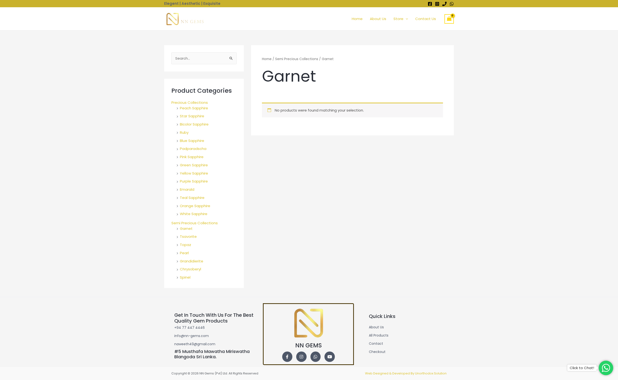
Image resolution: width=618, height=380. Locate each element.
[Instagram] (437, 4)
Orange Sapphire (195, 205)
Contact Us (425, 18)
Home (357, 18)
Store (398, 18)
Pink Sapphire (192, 156)
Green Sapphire (194, 165)
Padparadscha (193, 148)
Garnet (186, 228)
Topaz (185, 244)
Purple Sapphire (194, 181)
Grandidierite (191, 261)
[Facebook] (430, 4)
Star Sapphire (192, 116)
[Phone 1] (444, 4)
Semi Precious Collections (194, 222)
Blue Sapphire (192, 140)
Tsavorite (188, 236)
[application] (405, 18)
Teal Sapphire (192, 197)
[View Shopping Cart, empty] (449, 19)
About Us (378, 18)
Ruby (184, 132)
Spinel (185, 277)
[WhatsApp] (451, 4)
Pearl (184, 252)
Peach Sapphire (194, 108)
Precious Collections (189, 102)
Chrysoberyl (190, 269)
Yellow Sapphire (194, 173)
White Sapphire (193, 213)
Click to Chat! (582, 367)
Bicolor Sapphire (194, 124)
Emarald (187, 189)
